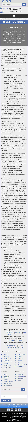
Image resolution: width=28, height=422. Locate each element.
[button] (14, 16)
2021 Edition (10, 333)
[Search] (24, 4)
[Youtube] (7, 1)
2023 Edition (18, 333)
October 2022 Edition (18, 347)
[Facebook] (8, 410)
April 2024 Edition (12, 346)
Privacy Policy (10, 420)
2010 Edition (18, 340)
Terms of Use (18, 420)
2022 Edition (10, 340)
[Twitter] (3, 1)
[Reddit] (10, 1)
